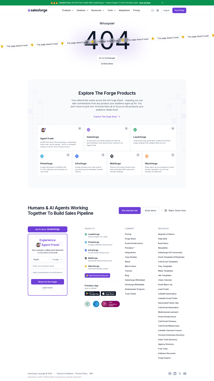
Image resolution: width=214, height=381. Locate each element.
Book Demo (163, 243)
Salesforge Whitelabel (135, 280)
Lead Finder (163, 289)
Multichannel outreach (168, 312)
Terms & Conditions (64, 373)
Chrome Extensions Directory (171, 335)
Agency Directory (166, 344)
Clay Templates (165, 266)
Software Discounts (166, 353)
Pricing (136, 10)
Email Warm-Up (165, 284)
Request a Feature (166, 234)
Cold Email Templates (168, 261)
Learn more (48, 288)
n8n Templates (164, 275)
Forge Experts (164, 358)
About (127, 261)
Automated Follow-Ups (168, 303)
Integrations (124, 10)
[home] (37, 10)
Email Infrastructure (134, 243)
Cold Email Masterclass (168, 326)
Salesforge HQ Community (170, 252)
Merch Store (130, 266)
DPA (91, 373)
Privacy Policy (81, 373)
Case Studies (131, 257)
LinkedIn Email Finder (167, 298)
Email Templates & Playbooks (171, 257)
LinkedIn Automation (167, 294)
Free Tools (163, 349)
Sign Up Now (145, 3)
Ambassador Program (135, 289)
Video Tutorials (165, 280)
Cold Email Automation (168, 307)
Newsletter (163, 248)
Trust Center (130, 294)
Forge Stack (130, 239)
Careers (128, 271)
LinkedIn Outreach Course (170, 330)
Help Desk (162, 239)
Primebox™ (130, 248)
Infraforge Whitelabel (134, 284)
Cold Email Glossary (167, 321)
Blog (127, 275)
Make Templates (165, 271)
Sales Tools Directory (167, 339)
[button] (68, 10)
